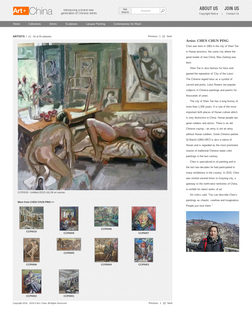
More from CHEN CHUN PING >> (36, 202)
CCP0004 (106, 264)
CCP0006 (31, 264)
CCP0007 (143, 233)
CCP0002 (31, 296)
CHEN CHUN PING (213, 41)
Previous (153, 36)
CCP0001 (69, 296)
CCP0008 (106, 229)
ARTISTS (19, 36)
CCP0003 (143, 264)
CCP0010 (31, 231)
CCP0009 (69, 233)
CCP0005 (69, 253)
